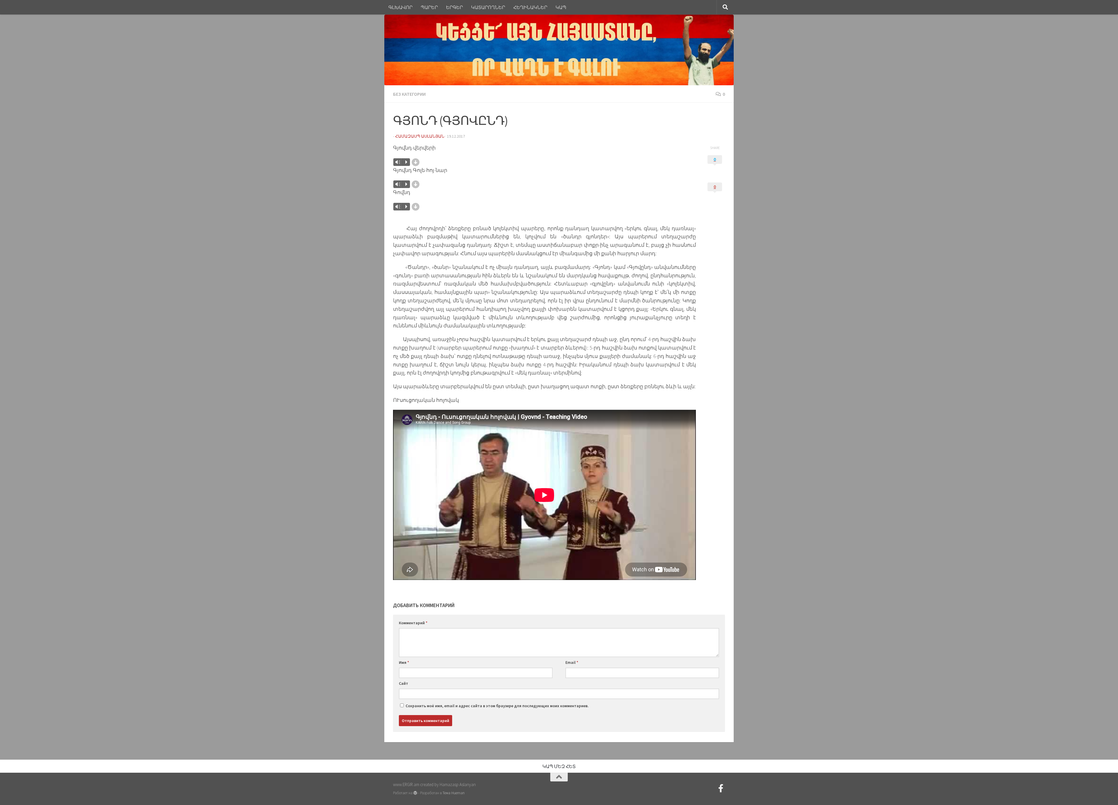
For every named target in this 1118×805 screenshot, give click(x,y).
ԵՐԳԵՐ (454, 7)
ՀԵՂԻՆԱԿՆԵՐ (530, 7)
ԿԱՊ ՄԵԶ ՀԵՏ (559, 766)
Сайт (403, 683)
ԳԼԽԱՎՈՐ (400, 7)
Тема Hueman (454, 792)
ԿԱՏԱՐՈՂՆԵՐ (488, 7)
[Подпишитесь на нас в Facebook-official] (721, 788)
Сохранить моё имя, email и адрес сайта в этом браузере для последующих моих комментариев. (497, 705)
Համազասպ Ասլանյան (419, 136)
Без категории (409, 94)
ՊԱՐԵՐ (429, 7)
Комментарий (413, 622)
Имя (404, 662)
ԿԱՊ (561, 7)
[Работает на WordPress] (415, 793)
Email (571, 662)
